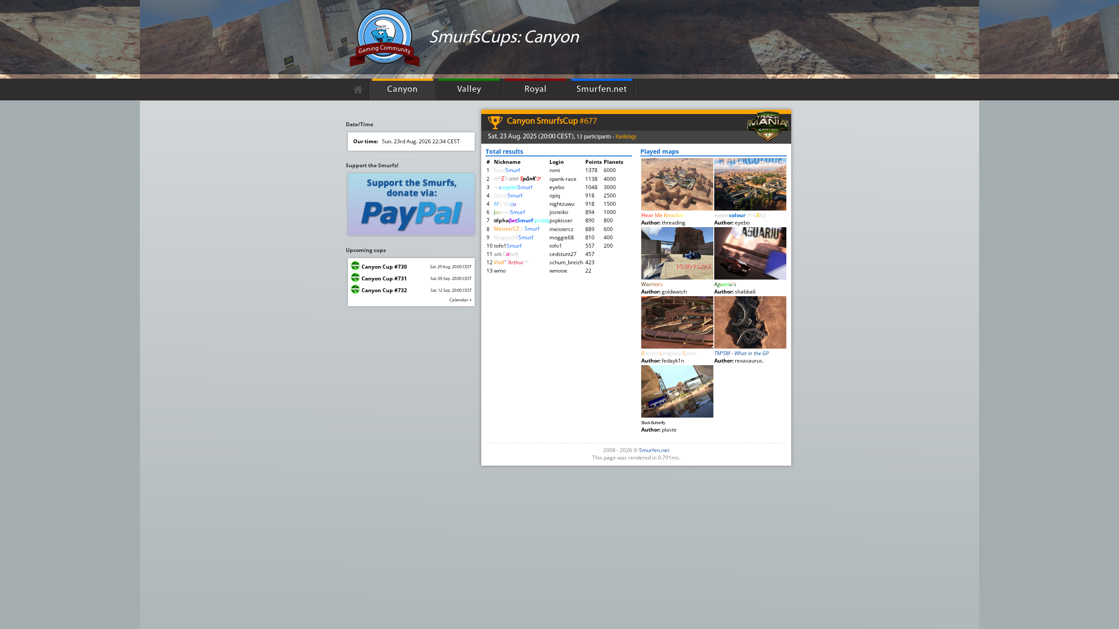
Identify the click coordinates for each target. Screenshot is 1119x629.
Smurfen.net (602, 89)
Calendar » (460, 300)
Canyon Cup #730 (384, 266)
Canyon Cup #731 (384, 278)
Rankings (625, 137)
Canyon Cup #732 (384, 290)
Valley (469, 89)
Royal (536, 89)
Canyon (402, 89)
